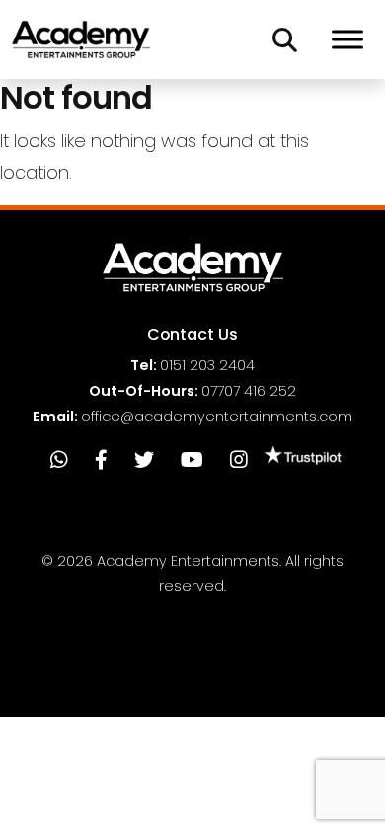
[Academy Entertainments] (81, 39)
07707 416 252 (248, 391)
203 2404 (207, 365)
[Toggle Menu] (347, 39)
